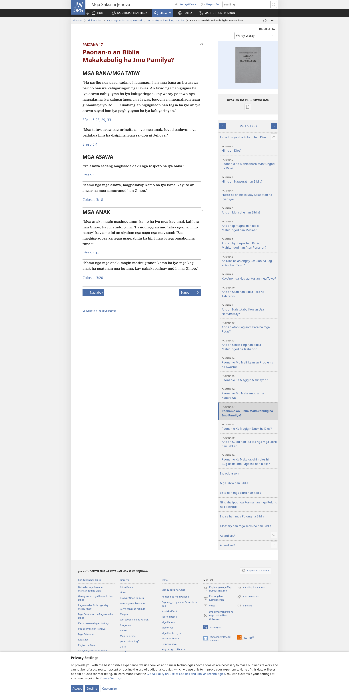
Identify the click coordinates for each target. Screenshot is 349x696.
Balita (165, 580)
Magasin (124, 614)
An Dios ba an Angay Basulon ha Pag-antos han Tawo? (247, 261)
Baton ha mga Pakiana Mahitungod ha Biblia (90, 588)
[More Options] (272, 20)
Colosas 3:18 (93, 199)
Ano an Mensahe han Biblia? (241, 210)
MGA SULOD (248, 126)
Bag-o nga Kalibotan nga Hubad (124, 20)
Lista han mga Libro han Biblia (240, 493)
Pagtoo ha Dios (86, 645)
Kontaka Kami (169, 611)
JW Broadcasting (129, 641)
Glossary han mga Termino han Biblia (245, 526)
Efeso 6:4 (90, 144)
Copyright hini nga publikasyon (100, 310)
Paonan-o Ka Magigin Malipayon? (245, 378)
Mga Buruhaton (170, 638)
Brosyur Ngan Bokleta (132, 598)
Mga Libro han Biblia (234, 483)
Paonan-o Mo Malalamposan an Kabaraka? (244, 393)
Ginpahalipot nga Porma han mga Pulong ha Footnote (248, 504)
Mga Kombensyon (172, 633)
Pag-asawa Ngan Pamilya (91, 628)
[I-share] (264, 20)
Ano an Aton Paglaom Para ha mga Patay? (246, 327)
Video (123, 646)
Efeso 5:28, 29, (94, 119)
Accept (77, 689)
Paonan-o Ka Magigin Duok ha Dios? (247, 427)
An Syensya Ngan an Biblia (92, 650)
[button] (129, 13)
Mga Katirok (168, 622)
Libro (123, 592)
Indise (123, 630)
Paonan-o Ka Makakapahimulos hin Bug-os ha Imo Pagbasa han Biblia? (246, 460)
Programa (125, 625)
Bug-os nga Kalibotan (173, 649)
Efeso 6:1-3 (92, 252)
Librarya (77, 20)
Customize (109, 689)
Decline (92, 689)
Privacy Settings (111, 678)
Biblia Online (94, 20)
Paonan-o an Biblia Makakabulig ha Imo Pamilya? (247, 411)
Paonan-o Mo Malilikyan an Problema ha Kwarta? (247, 363)
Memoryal (167, 627)
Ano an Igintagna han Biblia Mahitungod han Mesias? (241, 226)
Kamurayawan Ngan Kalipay (93, 623)
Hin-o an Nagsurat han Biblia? (242, 179)
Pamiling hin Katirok (251, 588)
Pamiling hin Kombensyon (213, 598)
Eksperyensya (169, 644)
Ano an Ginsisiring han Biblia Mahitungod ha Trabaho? (241, 345)
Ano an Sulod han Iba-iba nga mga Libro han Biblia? (249, 442)
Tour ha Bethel (169, 616)
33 (108, 119)
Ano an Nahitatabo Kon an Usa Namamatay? (243, 310)
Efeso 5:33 (91, 175)
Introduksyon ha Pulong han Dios (166, 20)
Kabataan (83, 639)
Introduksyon (229, 473)
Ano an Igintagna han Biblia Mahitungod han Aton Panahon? (244, 244)
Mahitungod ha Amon (174, 589)
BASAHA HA (267, 29)
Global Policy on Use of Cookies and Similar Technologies (186, 674)
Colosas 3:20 (93, 277)
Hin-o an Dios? (232, 149)
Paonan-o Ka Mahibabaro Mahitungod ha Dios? (248, 164)
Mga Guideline (128, 636)
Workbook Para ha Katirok (134, 619)
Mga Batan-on (86, 634)
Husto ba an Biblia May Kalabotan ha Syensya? (247, 195)
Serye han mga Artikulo (132, 608)
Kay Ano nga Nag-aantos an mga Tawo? (249, 276)
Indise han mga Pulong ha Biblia (242, 516)
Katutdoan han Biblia (89, 580)
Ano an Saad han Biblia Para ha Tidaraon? (243, 292)
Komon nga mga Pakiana (175, 596)
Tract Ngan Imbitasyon (132, 603)
